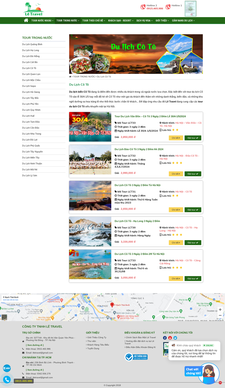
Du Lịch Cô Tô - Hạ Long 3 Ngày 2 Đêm (137, 221)
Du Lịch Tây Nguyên (32, 151)
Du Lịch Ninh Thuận (32, 163)
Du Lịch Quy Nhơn (31, 110)
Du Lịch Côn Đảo (30, 127)
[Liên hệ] (7, 381)
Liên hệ (28, 27)
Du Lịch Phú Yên (30, 104)
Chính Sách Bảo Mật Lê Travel (140, 337)
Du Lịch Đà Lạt (29, 139)
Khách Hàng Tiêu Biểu (98, 345)
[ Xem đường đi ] (35, 345)
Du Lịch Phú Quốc (31, 145)
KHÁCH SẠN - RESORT (120, 20)
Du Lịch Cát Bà (30, 62)
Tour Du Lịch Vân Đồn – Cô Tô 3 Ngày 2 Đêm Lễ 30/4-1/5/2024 (150, 116)
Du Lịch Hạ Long (30, 50)
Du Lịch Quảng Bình (32, 44)
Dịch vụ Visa (144, 20)
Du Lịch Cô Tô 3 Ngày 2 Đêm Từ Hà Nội (137, 185)
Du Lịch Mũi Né (29, 169)
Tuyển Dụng (93, 348)
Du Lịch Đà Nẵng (31, 56)
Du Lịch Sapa (29, 86)
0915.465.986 (155, 8)
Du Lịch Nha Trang (31, 133)
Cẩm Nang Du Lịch (182, 20)
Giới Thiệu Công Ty (96, 337)
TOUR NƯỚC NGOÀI (41, 20)
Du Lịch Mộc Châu (31, 80)
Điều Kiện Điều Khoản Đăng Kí (140, 347)
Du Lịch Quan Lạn (31, 74)
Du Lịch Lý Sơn (29, 175)
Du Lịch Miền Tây (30, 157)
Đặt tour (192, 138)
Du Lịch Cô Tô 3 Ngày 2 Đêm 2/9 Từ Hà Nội (139, 254)
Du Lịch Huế (28, 116)
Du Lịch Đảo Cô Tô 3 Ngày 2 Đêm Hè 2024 (139, 149)
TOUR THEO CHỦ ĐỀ (93, 20)
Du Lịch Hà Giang (31, 92)
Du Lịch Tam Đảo (31, 121)
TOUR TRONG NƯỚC (67, 20)
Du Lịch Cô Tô (29, 68)
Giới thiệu (161, 20)
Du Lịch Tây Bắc (30, 98)
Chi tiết (175, 138)
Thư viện (91, 341)
